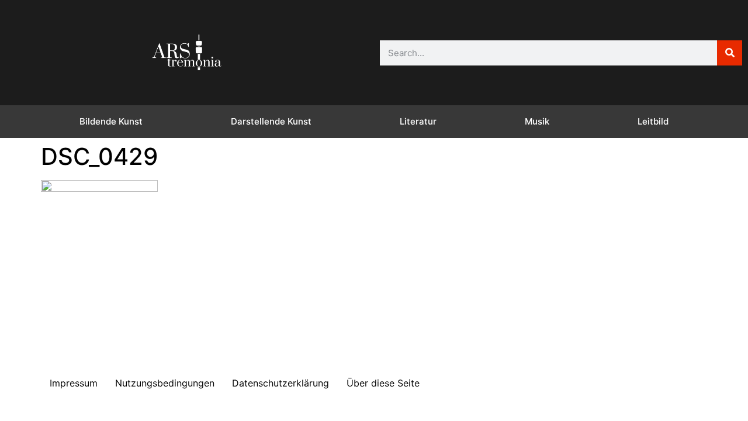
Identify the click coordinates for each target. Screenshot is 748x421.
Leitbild (653, 121)
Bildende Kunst (111, 121)
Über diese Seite (383, 383)
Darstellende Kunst (271, 121)
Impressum (74, 383)
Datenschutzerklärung (280, 383)
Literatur (418, 121)
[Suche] (729, 52)
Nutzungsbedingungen (164, 383)
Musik (537, 121)
